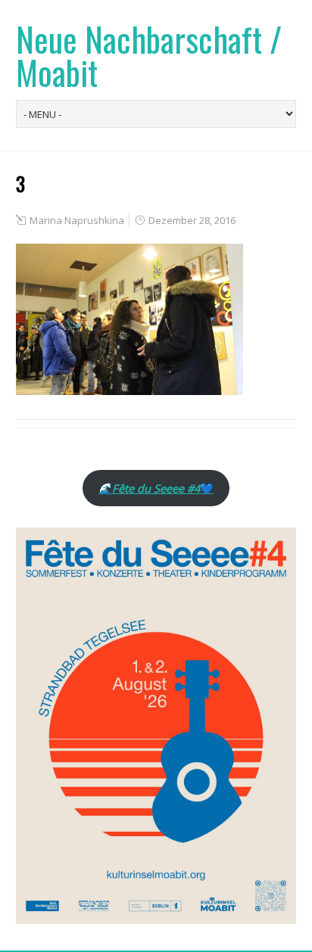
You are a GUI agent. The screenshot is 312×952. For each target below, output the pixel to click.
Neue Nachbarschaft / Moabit (149, 55)
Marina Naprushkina (77, 220)
